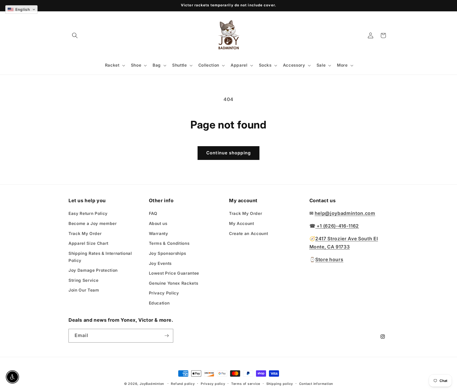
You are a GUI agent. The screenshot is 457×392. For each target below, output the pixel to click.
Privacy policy (213, 384)
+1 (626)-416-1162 (337, 226)
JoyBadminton (152, 384)
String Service (83, 280)
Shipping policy (279, 384)
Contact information (316, 384)
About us (158, 223)
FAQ (153, 213)
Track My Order (85, 233)
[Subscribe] (166, 336)
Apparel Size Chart (88, 243)
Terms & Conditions (169, 243)
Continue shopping (228, 152)
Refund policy (183, 384)
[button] (74, 35)
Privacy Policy (164, 293)
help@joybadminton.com (345, 213)
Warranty (158, 233)
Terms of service (245, 384)
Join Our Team (83, 290)
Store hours (329, 259)
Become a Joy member (92, 223)
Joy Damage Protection (93, 270)
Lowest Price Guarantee (174, 273)
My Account (241, 223)
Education (159, 302)
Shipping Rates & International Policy (100, 257)
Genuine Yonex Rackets (173, 282)
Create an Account (248, 233)
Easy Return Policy (88, 213)
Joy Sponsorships (167, 253)
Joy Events (160, 263)
